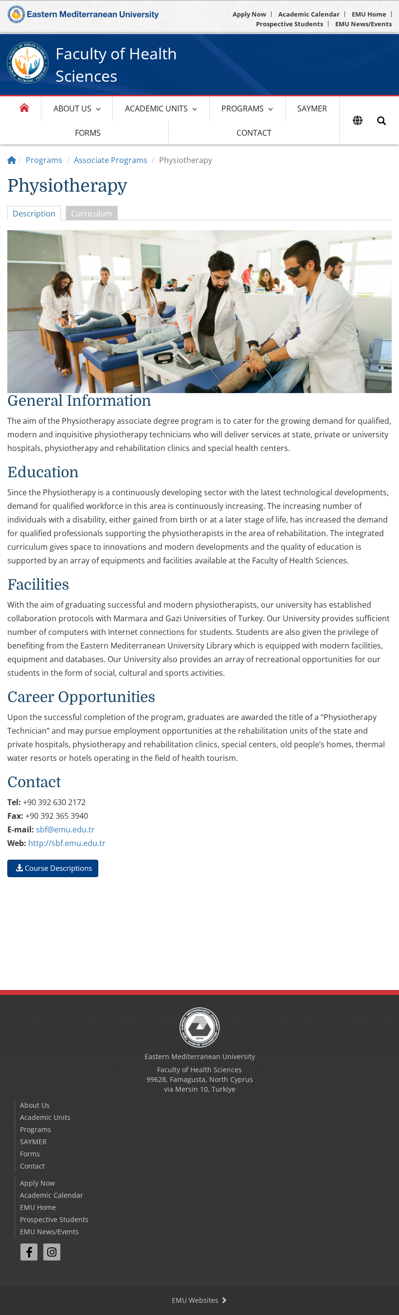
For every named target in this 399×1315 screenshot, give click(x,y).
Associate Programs (110, 160)
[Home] (11, 160)
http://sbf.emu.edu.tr (67, 843)
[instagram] (51, 1252)
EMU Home (369, 14)
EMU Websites (196, 1300)
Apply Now (249, 14)
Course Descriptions (57, 868)
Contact (254, 132)
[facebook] (28, 1252)
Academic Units (156, 108)
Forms (88, 132)
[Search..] (381, 120)
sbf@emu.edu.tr (65, 829)
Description (34, 213)
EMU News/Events (363, 23)
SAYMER (312, 108)
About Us (72, 108)
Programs (242, 108)
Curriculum (91, 213)
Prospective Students (289, 23)
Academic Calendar (309, 14)
